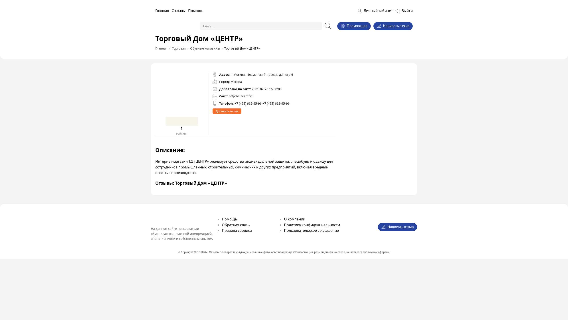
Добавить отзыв (227, 111)
